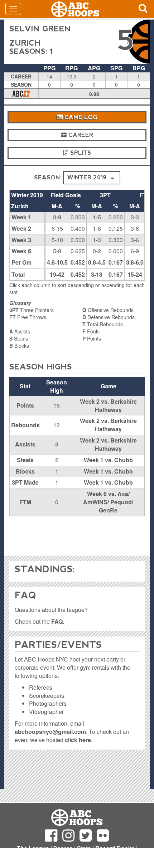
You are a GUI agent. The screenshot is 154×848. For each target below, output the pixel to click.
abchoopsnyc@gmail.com (50, 731)
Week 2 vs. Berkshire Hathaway (108, 405)
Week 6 (21, 251)
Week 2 (21, 228)
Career (80, 135)
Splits (79, 153)
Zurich (25, 43)
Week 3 (21, 240)
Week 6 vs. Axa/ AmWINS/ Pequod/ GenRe (108, 502)
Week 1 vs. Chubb (108, 460)
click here (78, 740)
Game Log (80, 117)
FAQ (57, 621)
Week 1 (21, 217)
